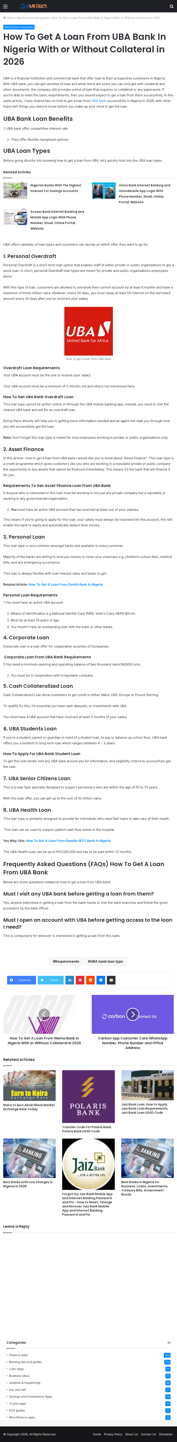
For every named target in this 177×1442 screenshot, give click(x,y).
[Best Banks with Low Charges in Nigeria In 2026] (29, 1158)
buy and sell (17, 1389)
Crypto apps (17, 1403)
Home (10, 17)
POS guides (17, 1410)
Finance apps (18, 1355)
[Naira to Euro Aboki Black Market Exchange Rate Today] (29, 1085)
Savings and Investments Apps (30, 1396)
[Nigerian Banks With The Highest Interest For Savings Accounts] (15, 190)
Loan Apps (16, 1369)
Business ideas (19, 1376)
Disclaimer (166, 1434)
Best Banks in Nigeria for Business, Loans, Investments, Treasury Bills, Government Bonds (144, 1188)
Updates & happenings (24, 1382)
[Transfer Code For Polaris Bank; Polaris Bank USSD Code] (88, 1096)
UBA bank (98, 101)
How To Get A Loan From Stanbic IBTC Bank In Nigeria (68, 841)
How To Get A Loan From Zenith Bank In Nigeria (65, 584)
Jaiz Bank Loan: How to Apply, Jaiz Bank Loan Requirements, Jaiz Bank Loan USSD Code (144, 1108)
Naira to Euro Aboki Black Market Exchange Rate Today (29, 1107)
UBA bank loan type (106, 961)
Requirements (67, 961)
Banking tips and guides (33, 17)
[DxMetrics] (32, 6)
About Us (131, 1434)
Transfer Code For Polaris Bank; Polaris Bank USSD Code (87, 1129)
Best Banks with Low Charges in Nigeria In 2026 (28, 1184)
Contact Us (148, 1434)
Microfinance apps (22, 1417)
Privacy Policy (113, 1434)
